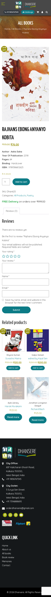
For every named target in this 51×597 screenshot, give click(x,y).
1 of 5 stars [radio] (3, 256)
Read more (13, 417)
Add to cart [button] (13, 368)
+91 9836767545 (12, 12)
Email (5, 288)
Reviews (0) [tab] (11, 211)
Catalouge (28, 12)
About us (6, 549)
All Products (20, 195)
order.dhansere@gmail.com (20, 508)
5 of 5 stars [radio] (19, 256)
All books (6, 553)
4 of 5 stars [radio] (15, 256)
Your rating (8, 251)
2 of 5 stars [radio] (7, 256)
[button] (44, 51)
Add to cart (21, 181)
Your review (8, 261)
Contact (6, 565)
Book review (8, 557)
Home (5, 545)
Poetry (30, 195)
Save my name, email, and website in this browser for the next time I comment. (25, 301)
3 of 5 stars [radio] (11, 256)
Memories (7, 561)
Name (5, 276)
